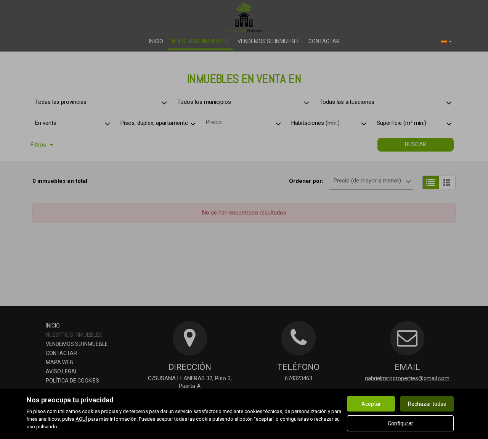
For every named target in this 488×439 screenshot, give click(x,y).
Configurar (400, 423)
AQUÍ (81, 419)
